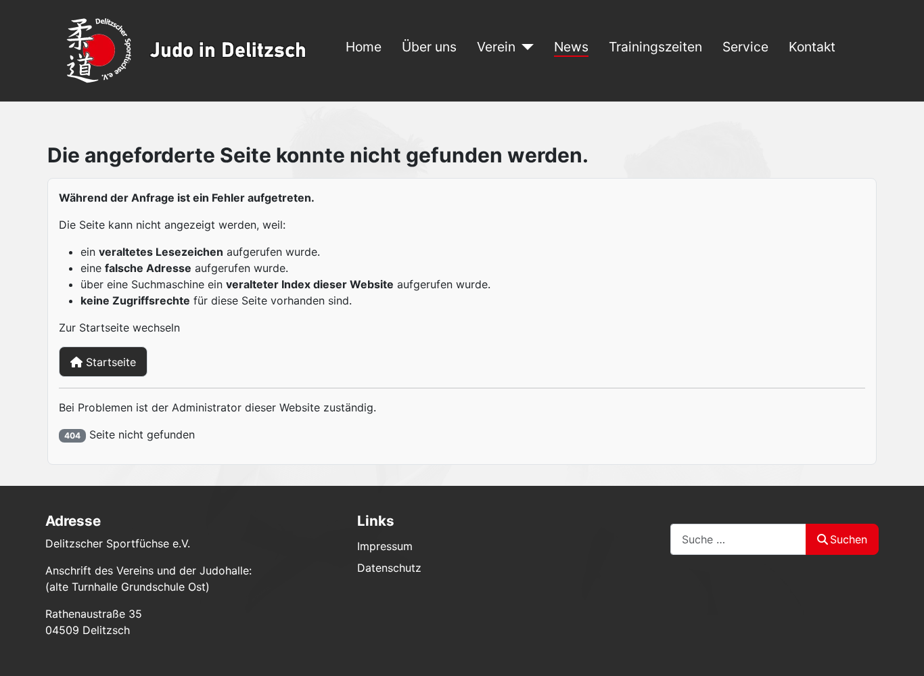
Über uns (429, 47)
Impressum (385, 546)
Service (745, 47)
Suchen (848, 539)
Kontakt (812, 47)
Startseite (109, 362)
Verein (496, 47)
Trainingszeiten (655, 47)
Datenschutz (389, 567)
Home (364, 47)
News (571, 47)
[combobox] (738, 539)
